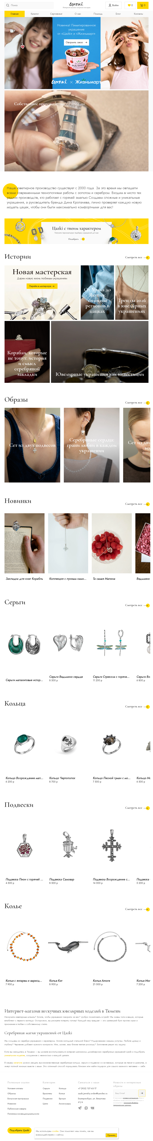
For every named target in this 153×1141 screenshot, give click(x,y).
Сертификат (56, 14)
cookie (55, 1131)
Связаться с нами (88, 1082)
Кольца (62, 1088)
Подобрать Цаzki (19, 1130)
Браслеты (47, 1093)
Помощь (98, 14)
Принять (111, 1135)
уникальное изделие (14, 1055)
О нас (78, 14)
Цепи (45, 1103)
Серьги (46, 1088)
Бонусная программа (18, 1098)
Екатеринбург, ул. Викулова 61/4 (91, 1100)
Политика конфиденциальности (23, 1113)
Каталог (35, 14)
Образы (11, 1093)
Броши (62, 1098)
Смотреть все (133, 257)
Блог (118, 14)
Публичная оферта (16, 1108)
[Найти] (7, 6)
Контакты (138, 14)
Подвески (47, 1098)
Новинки (11, 1103)
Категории (49, 1082)
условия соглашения (130, 1098)
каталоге (18, 1062)
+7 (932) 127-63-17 (87, 1088)
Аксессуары (65, 1103)
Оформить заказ (74, 42)
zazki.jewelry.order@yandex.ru (92, 1093)
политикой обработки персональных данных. (125, 1104)
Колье (62, 1093)
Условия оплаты (15, 1088)
